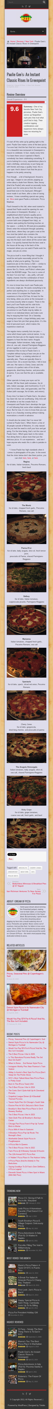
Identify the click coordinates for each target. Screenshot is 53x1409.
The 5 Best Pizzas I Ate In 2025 (21, 1054)
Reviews (20, 41)
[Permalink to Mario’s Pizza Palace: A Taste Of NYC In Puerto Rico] (12, 1272)
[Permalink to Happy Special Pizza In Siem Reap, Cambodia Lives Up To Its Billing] (12, 1307)
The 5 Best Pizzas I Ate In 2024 (21, 1087)
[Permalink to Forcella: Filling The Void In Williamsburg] (12, 1252)
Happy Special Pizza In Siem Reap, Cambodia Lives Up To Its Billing (29, 1303)
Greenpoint (13, 872)
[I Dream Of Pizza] (26, 20)
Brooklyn (23, 868)
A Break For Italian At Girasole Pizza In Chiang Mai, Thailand (29, 1280)
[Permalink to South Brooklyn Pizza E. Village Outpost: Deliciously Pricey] (12, 1227)
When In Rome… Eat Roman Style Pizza (25, 1063)
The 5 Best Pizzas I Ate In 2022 (21, 1148)
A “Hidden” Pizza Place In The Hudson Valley (27, 1157)
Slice (12, 199)
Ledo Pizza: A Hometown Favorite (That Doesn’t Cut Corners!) (30, 1211)
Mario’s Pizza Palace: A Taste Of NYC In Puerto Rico (29, 1268)
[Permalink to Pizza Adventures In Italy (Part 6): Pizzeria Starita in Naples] (12, 1371)
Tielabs (42, 1405)
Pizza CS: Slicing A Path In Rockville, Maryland (30, 1199)
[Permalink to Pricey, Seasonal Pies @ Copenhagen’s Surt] (26, 970)
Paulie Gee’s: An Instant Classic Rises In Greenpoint (29, 1354)
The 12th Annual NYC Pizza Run (21, 1154)
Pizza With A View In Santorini (20, 1129)
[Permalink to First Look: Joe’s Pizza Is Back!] (12, 1296)
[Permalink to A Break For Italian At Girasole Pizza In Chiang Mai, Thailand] (12, 1284)
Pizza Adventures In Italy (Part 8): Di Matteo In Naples (29, 1235)
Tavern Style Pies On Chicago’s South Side (26, 1102)
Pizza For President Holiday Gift (23, 1312)
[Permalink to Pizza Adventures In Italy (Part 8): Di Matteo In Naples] (12, 1240)
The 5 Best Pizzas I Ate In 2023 (21, 1115)
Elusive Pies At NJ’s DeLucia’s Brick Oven (26, 1105)
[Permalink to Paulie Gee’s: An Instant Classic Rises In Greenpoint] (12, 1358)
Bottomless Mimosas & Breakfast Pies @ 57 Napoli (29, 884)
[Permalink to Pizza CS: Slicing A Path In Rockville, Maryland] (12, 1205)
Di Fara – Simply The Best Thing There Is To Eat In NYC (30, 1331)
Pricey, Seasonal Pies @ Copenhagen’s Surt (26, 1039)
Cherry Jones (35, 868)
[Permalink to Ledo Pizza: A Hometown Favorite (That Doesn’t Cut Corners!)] (12, 1215)
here (24, 458)
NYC (33, 872)
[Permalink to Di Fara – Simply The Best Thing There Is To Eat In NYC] (12, 1336)
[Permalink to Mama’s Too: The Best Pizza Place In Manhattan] (12, 1348)
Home (12, 41)
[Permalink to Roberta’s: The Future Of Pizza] (12, 1383)
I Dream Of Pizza (19, 85)
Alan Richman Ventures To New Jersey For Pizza (23, 891)
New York (29, 41)
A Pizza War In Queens (18, 1144)
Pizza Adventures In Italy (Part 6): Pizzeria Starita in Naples (30, 1366)
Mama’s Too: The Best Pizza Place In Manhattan (30, 1342)
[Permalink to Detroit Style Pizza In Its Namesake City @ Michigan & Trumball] (26, 1004)
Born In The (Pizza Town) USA (21, 1084)
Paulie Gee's (13, 876)
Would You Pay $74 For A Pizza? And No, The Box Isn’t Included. (26, 1019)
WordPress (22, 1405)
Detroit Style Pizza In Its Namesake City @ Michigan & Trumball (25, 1008)
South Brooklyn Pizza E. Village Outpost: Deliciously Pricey (30, 1223)
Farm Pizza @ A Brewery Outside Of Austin (26, 1151)
